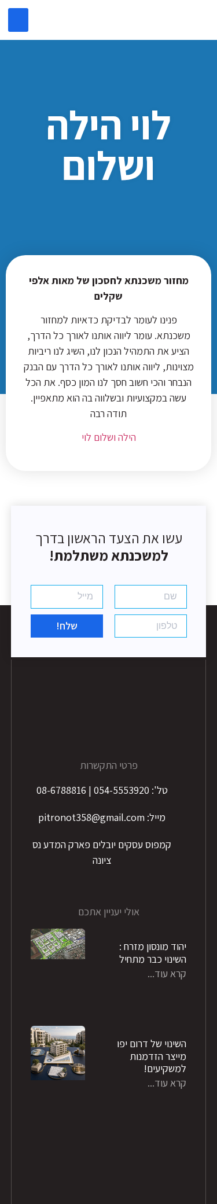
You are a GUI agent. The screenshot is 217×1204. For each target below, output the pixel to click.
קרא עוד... (167, 973)
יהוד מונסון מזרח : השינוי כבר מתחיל (152, 953)
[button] (18, 20)
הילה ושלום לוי (109, 437)
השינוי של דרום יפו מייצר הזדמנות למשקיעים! (151, 1056)
